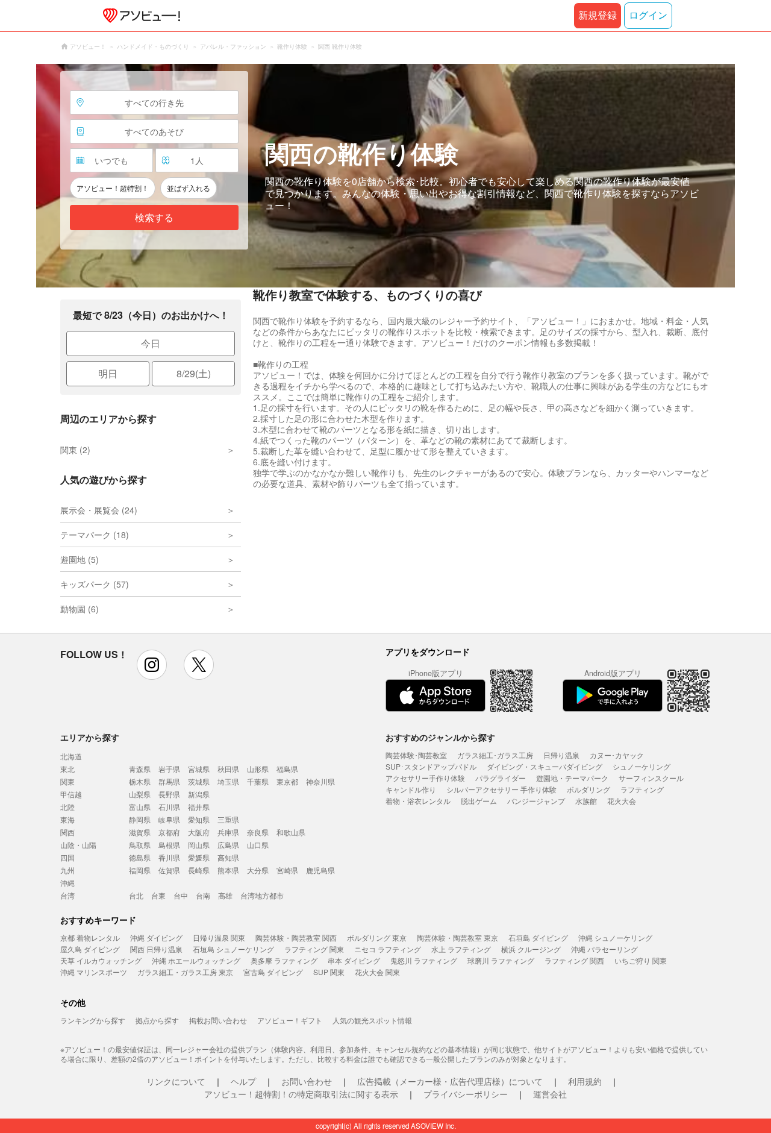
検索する (154, 218)
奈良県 (258, 832)
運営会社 (550, 1094)
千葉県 (258, 781)
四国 (67, 857)
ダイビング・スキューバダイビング (544, 766)
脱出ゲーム (479, 801)
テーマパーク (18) (94, 535)
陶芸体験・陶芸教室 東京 (457, 937)
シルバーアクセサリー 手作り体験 (501, 789)
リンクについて (175, 1081)
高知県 (228, 857)
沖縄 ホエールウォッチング (196, 960)
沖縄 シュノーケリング (615, 937)
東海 (67, 819)
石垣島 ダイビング (538, 937)
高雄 (225, 895)
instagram (152, 665)
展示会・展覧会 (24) (98, 510)
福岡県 (140, 870)
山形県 (258, 769)
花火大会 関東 (377, 972)
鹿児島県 (320, 870)
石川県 (169, 807)
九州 (67, 870)
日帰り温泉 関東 (219, 937)
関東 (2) (75, 450)
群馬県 (169, 781)
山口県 (258, 845)
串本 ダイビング (354, 960)
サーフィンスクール (651, 778)
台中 (180, 895)
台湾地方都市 (262, 895)
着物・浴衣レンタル (418, 801)
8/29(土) (193, 373)
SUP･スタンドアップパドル (431, 766)
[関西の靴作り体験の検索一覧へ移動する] (385, 175)
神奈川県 (320, 781)
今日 (150, 343)
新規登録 (597, 15)
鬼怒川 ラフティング (423, 960)
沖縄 (67, 882)
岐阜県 (169, 819)
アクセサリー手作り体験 (425, 778)
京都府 (169, 832)
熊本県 (228, 870)
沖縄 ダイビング (156, 937)
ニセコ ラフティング (387, 949)
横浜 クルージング (531, 949)
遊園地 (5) (79, 559)
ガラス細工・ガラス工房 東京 (185, 972)
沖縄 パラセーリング (604, 949)
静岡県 (140, 819)
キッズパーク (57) (94, 584)
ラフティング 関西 (574, 960)
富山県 (140, 807)
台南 (203, 895)
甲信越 (71, 794)
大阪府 (199, 832)
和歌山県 (290, 832)
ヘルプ (243, 1081)
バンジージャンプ (536, 801)
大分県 (258, 870)
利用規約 (585, 1081)
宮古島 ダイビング (273, 972)
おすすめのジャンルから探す (440, 737)
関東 (67, 781)
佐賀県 (169, 870)
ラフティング (642, 789)
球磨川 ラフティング (500, 960)
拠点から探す (157, 1020)
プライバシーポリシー (465, 1094)
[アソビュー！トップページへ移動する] (139, 15)
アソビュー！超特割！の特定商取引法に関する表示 (301, 1094)
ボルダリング (588, 789)
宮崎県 (287, 870)
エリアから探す (89, 737)
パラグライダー (500, 778)
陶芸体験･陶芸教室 (416, 755)
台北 (136, 895)
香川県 (169, 857)
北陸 (67, 807)
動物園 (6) (79, 609)
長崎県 (199, 870)
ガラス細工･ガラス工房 (495, 755)
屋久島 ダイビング (90, 949)
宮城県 (199, 769)
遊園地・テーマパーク (572, 778)
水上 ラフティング (461, 949)
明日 (107, 373)
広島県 (228, 845)
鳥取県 (140, 845)
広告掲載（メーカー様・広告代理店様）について (450, 1081)
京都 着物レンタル (90, 937)
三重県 (228, 819)
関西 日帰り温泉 (156, 949)
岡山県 (199, 845)
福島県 (287, 769)
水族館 (586, 801)
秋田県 (228, 769)
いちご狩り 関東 (640, 960)
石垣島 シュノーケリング (233, 949)
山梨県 (140, 794)
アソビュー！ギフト (289, 1020)
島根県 (169, 845)
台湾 (67, 895)
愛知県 (199, 819)
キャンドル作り (411, 789)
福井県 (199, 807)
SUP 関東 (329, 972)
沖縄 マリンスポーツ (93, 972)
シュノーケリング (641, 766)
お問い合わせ (306, 1081)
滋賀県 (140, 832)
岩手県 (169, 769)
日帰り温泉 (561, 755)
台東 (158, 895)
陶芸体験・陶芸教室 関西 (296, 937)
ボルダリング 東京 (377, 937)
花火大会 (621, 801)
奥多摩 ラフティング (284, 960)
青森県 (140, 769)
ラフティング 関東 (314, 949)
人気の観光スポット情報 (372, 1020)
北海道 (71, 756)
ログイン (648, 15)
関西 (67, 832)
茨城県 (199, 781)
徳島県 (140, 857)
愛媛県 (199, 857)
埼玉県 (228, 781)
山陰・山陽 (78, 845)
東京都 (287, 781)
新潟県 (199, 794)
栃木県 (140, 781)
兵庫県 (228, 832)
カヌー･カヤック (617, 755)
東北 (67, 769)
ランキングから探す (92, 1020)
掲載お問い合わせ (218, 1020)
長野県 (169, 794)
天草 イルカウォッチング (101, 960)
